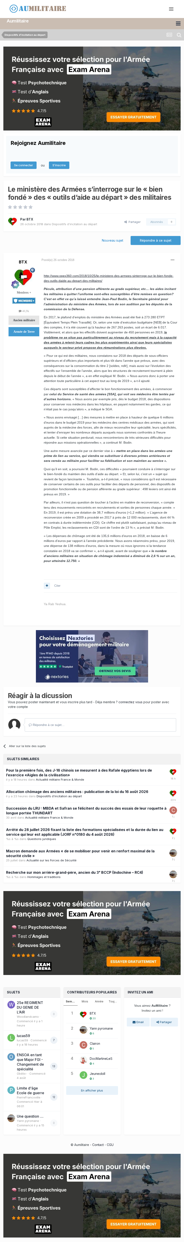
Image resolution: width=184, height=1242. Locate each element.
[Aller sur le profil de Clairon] (173, 810)
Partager (134, 222)
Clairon (95, 1043)
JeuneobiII (97, 1074)
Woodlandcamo (28, 1016)
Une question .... (30, 1116)
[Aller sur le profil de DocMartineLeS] (83, 1060)
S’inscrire (59, 165)
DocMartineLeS (101, 1058)
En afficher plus (92, 1090)
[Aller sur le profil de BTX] (13, 222)
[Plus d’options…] (172, 260)
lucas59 (23, 1035)
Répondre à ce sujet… (48, 725)
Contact (98, 1145)
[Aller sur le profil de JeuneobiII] (83, 1075)
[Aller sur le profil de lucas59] (11, 1038)
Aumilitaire (18, 21)
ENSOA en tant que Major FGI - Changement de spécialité (30, 1062)
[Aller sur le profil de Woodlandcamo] (11, 1004)
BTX (29, 219)
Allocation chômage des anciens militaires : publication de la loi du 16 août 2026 (77, 791)
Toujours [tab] (114, 1001)
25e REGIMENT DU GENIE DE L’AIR (30, 1007)
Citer (57, 585)
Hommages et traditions (44, 877)
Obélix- (22, 1073)
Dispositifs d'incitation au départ (74, 224)
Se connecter (23, 165)
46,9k (25, 311)
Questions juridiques (41, 839)
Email (140, 1022)
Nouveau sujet (112, 240)
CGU (110, 1145)
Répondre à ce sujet (155, 240)
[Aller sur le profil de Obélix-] (11, 1057)
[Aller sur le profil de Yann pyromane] (173, 853)
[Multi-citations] (47, 586)
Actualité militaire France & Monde (60, 779)
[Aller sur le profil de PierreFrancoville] (11, 1090)
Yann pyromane (28, 1121)
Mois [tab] (85, 1001)
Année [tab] (99, 1001)
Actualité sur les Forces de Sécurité (51, 860)
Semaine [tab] (72, 1001)
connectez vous (130, 702)
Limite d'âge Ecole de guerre (30, 1090)
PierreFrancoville (28, 1097)
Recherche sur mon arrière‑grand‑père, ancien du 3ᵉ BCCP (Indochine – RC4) (74, 872)
